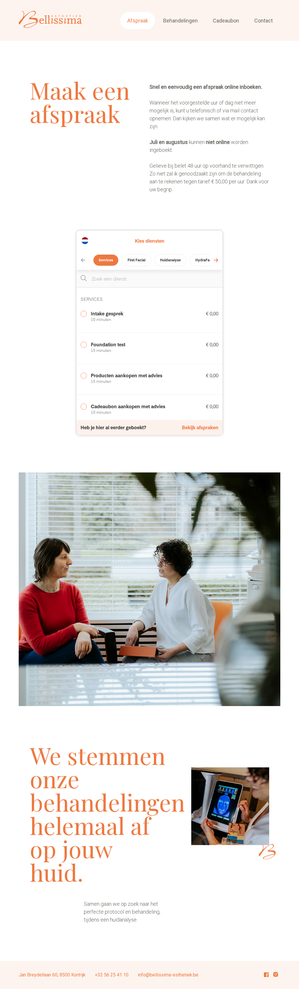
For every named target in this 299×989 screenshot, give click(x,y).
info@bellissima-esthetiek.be (168, 975)
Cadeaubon (226, 21)
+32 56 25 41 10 (111, 975)
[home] (50, 20)
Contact (263, 21)
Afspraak (137, 21)
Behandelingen (180, 21)
